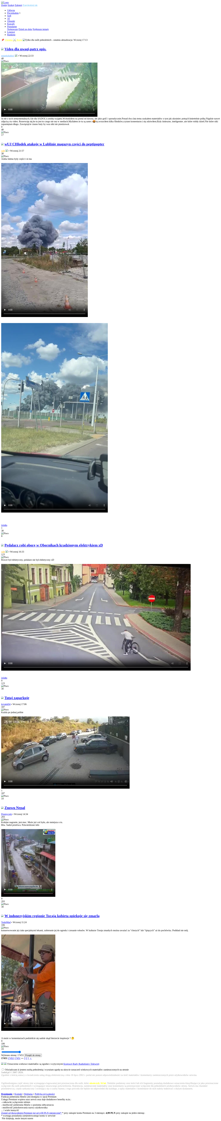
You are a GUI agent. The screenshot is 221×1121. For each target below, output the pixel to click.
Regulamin (6, 1094)
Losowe (11, 32)
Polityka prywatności (45, 1094)
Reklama (28, 1094)
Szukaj (11, 5)
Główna (11, 10)
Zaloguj (18, 5)
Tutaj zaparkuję (17, 698)
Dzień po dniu (25, 29)
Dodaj (4, 5)
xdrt (3, 150)
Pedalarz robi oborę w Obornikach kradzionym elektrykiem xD (54, 545)
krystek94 (6, 704)
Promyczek (6, 814)
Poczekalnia (13, 13)
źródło (4, 525)
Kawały (11, 24)
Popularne (12, 26)
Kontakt (18, 1094)
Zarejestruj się (30, 5)
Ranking (11, 34)
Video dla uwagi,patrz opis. (25, 49)
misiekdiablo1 (7, 55)
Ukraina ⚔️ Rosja (13, 40)
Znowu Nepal (15, 808)
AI (8, 18)
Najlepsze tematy (41, 29)
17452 (11, 1058)
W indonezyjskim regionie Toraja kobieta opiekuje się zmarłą (52, 916)
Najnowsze (12, 29)
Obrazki (11, 21)
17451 (17, 1058)
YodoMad (6, 922)
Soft (9, 15)
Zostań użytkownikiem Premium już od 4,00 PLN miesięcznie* (31, 1113)
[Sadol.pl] (5, 2)
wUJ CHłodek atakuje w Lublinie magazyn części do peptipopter (54, 144)
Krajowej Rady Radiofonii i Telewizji (81, 1064)
